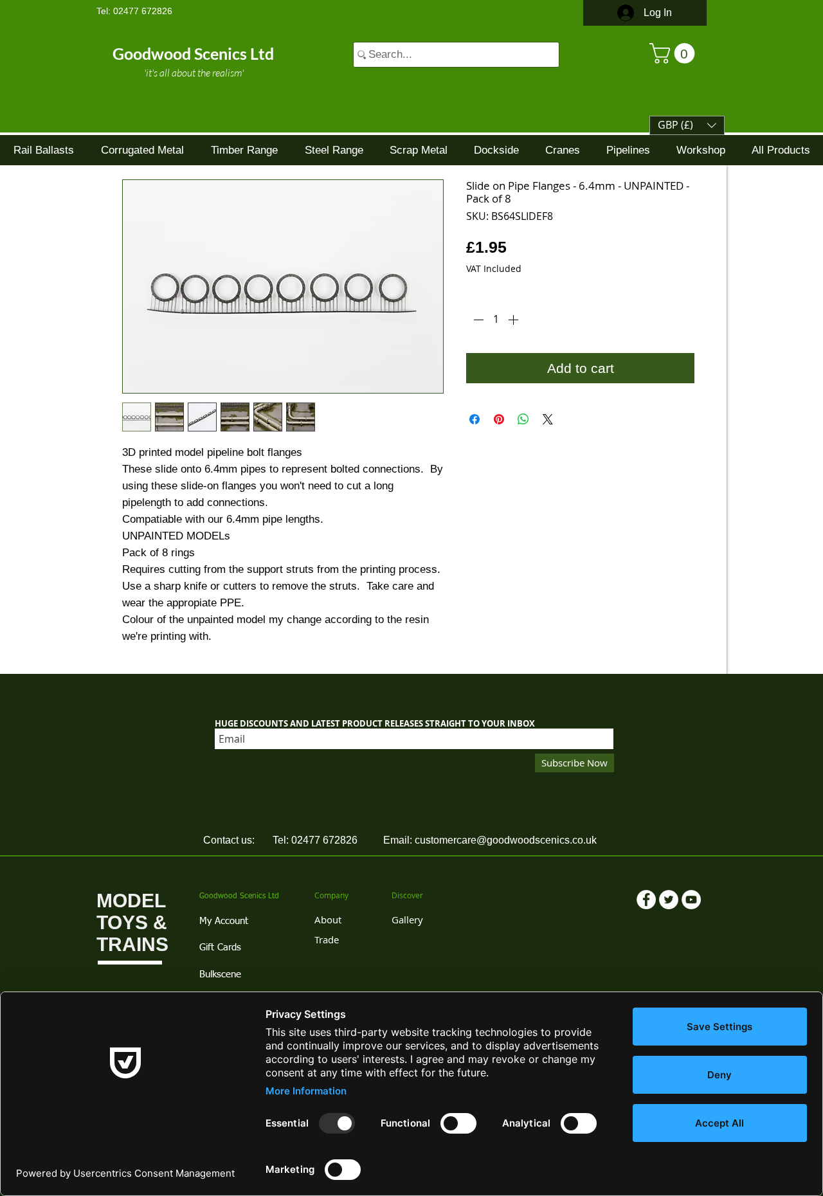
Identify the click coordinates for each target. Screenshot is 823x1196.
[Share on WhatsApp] (523, 419)
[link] (674, 53)
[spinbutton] (495, 319)
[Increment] (514, 319)
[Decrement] (477, 319)
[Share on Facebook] (474, 419)
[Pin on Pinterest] (499, 419)
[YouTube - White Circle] (691, 899)
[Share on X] (548, 419)
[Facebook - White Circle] (646, 899)
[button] (687, 125)
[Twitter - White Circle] (668, 899)
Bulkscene (220, 974)
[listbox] (687, 125)
